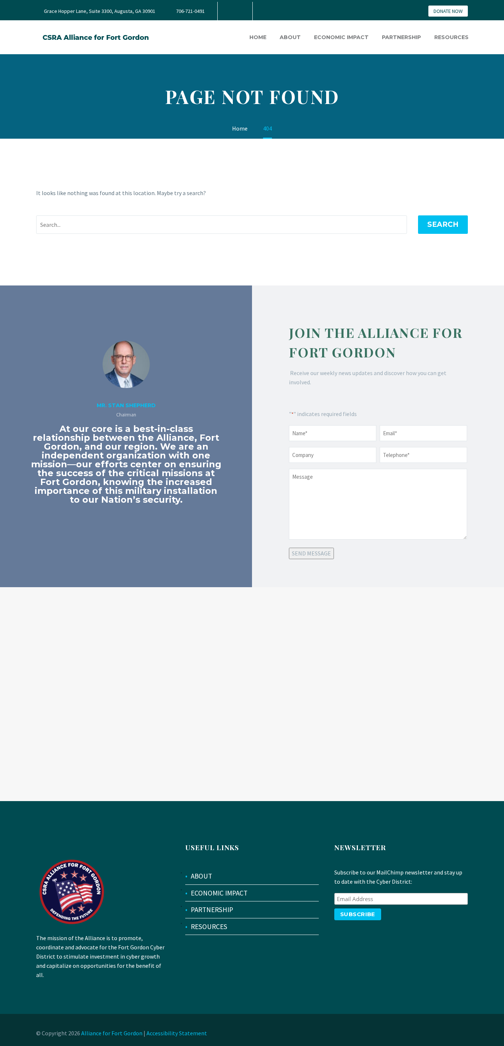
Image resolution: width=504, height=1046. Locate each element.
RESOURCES (209, 926)
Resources (451, 37)
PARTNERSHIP (212, 909)
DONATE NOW (448, 11)
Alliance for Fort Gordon (111, 1033)
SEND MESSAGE (311, 553)
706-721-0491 (190, 11)
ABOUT (201, 876)
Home (257, 37)
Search (443, 224)
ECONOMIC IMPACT (219, 893)
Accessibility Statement (176, 1033)
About (290, 37)
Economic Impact (341, 37)
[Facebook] (234, 11)
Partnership (401, 37)
